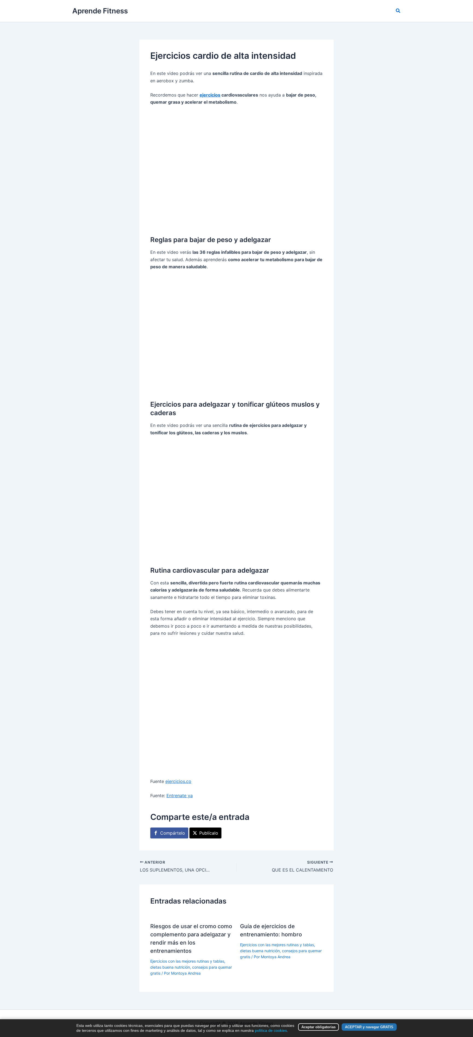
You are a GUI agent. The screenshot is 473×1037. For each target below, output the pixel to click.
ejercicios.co (178, 781)
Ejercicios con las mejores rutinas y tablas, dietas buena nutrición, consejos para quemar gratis (191, 967)
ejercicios (210, 95)
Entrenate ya (179, 795)
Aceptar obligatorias (318, 1027)
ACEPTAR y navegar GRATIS (369, 1027)
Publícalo (208, 833)
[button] (398, 10)
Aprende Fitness (100, 11)
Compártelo (172, 833)
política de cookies (271, 1030)
